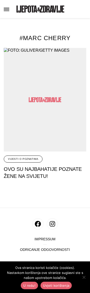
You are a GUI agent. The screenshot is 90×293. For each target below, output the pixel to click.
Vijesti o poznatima (23, 159)
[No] (83, 277)
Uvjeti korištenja (56, 285)
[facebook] (38, 224)
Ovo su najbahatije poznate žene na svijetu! (43, 172)
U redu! (29, 285)
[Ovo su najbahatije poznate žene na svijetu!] (45, 100)
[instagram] (52, 224)
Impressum (45, 239)
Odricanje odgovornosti (45, 250)
